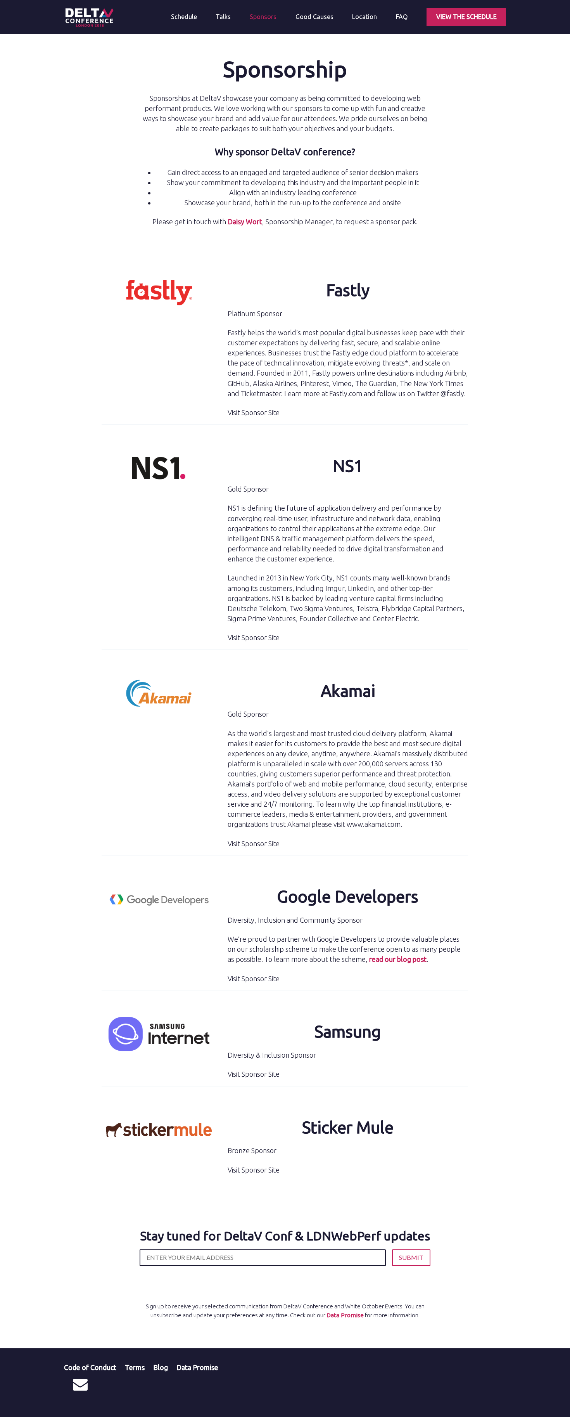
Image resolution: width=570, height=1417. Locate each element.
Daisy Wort (245, 221)
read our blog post (398, 959)
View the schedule (466, 16)
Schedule (184, 16)
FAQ (402, 16)
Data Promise (345, 1315)
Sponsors (263, 16)
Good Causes (314, 16)
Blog (160, 1367)
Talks (223, 16)
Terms (135, 1367)
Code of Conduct (90, 1367)
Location (364, 16)
